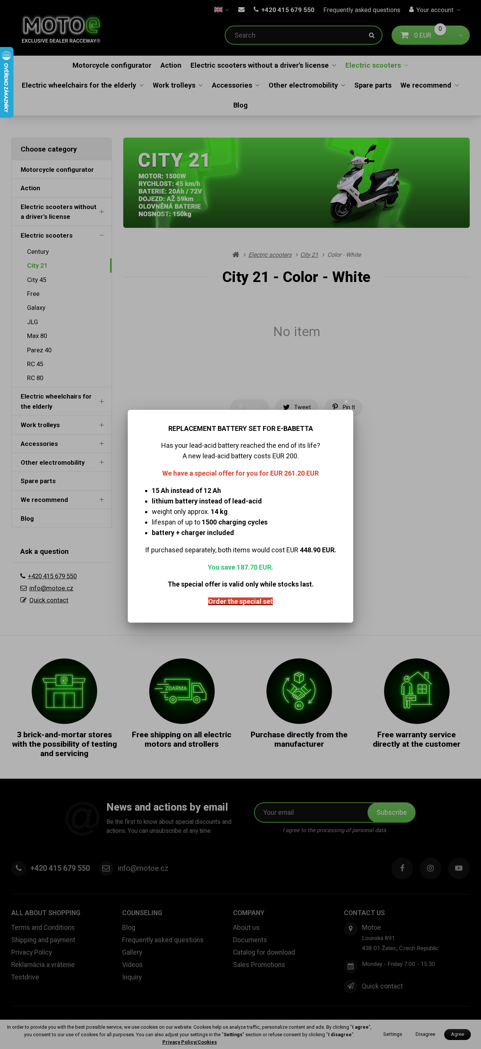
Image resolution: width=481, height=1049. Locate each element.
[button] (346, 401)
